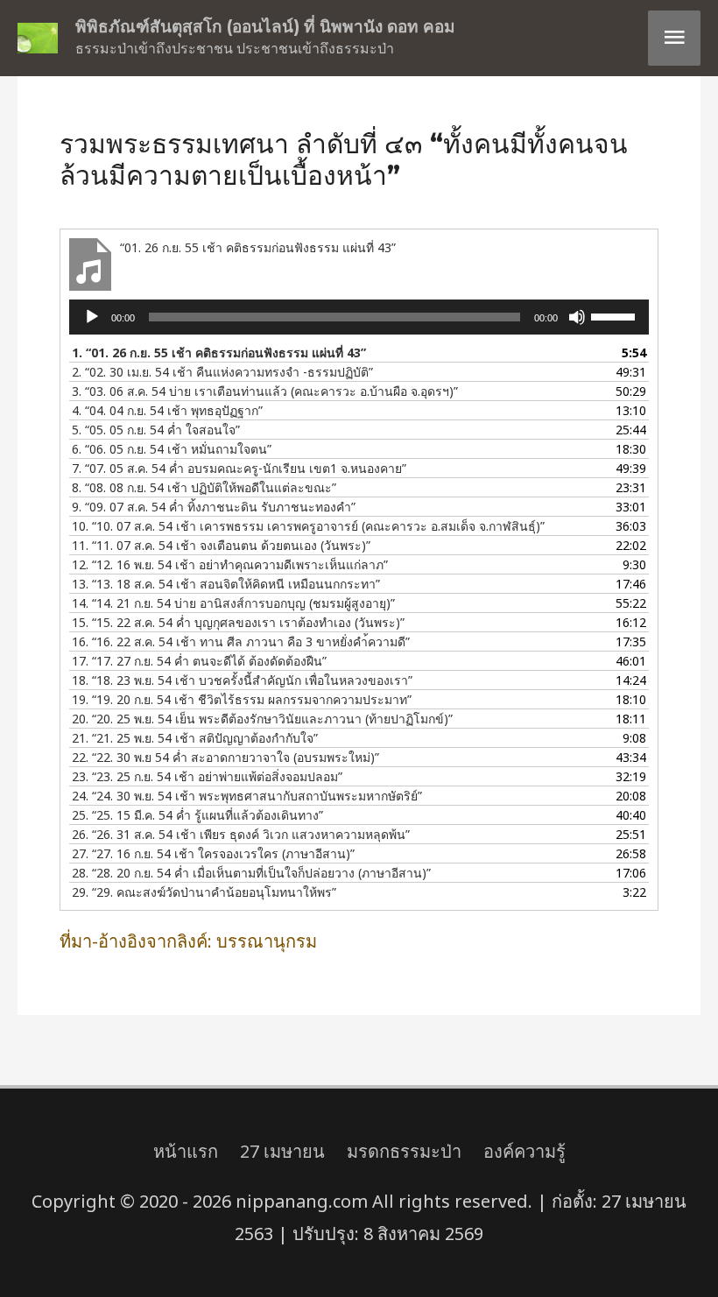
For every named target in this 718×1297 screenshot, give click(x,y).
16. (241, 641)
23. (207, 776)
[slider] (615, 315)
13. (226, 583)
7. (239, 468)
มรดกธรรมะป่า (404, 1151)
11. (221, 545)
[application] (359, 317)
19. (242, 699)
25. (197, 815)
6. (171, 449)
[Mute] (577, 317)
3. (265, 391)
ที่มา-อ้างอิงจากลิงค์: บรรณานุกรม (188, 941)
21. (195, 738)
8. (204, 487)
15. (238, 622)
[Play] (92, 317)
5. (156, 429)
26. (241, 834)
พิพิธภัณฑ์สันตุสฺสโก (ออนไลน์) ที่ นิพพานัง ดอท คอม (265, 27)
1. (219, 352)
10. (308, 526)
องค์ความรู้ (524, 1151)
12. (230, 564)
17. (199, 660)
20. (262, 718)
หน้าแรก (185, 1151)
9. (213, 506)
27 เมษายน (282, 1151)
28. (251, 872)
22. (225, 757)
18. (242, 680)
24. (247, 795)
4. (167, 410)
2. (222, 371)
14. (233, 603)
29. (204, 892)
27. (213, 853)
